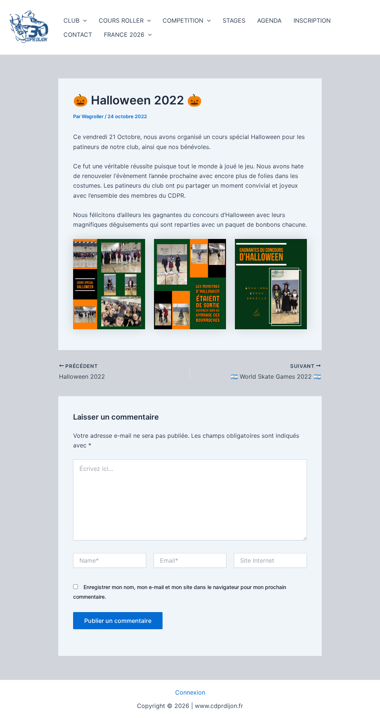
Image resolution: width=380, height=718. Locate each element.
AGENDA (269, 20)
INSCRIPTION (312, 20)
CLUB (71, 20)
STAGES (234, 20)
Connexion (190, 692)
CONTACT (77, 34)
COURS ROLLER (121, 20)
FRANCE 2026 (124, 34)
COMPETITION (183, 20)
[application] (83, 20)
